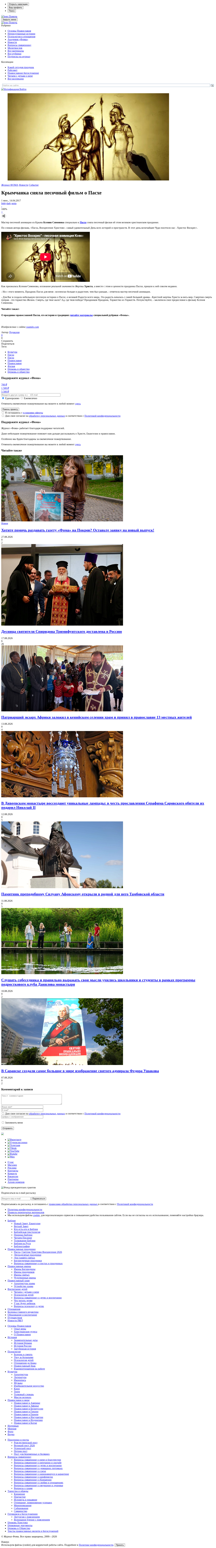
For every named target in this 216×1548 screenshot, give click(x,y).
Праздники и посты (18, 1439)
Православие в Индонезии (28, 1420)
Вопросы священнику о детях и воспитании (38, 1297)
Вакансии (13, 1176)
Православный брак (25, 1366)
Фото (10, 1431)
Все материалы (16, 50)
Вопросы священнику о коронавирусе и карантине (41, 1474)
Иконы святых (22, 1275)
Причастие (20, 1497)
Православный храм (19, 1280)
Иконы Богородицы (24, 1269)
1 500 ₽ (5, 388)
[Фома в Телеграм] (14, 1145)
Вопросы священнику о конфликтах (33, 1477)
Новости (12, 42)
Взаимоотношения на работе (29, 1368)
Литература (20, 1377)
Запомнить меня (14, 1122)
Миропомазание (22, 1505)
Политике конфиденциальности (96, 1545)
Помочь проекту (10, 409)
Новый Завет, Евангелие (27, 1223)
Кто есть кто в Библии (26, 1229)
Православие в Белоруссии (28, 1408)
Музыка (18, 1383)
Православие (15, 360)
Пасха (11, 354)
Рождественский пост (25, 1442)
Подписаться (38, 1198)
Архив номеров (16, 1182)
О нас (11, 1162)
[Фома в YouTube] (13, 1151)
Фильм (11, 366)
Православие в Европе (26, 1414)
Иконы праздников (24, 1272)
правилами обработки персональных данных (73, 1204)
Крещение (19, 1494)
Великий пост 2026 (24, 1445)
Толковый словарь (24, 1394)
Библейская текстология (27, 1232)
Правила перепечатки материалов (26, 1212)
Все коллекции (16, 78)
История (12, 1337)
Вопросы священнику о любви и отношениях (38, 1482)
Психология (14, 1351)
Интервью (13, 1425)
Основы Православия (19, 30)
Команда (12, 1173)
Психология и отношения (21, 36)
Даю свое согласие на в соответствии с (62, 416)
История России (22, 1346)
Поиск (12, 11)
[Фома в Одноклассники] (17, 1142)
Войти (22, 89)
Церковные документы (20, 1525)
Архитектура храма (24, 1283)
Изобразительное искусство (29, 1386)
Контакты (13, 1170)
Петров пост (20, 1451)
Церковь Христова (18, 1522)
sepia (13, 203)
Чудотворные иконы (25, 1277)
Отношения (14, 1309)
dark (8, 203)
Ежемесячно (30, 398)
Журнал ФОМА (9, 185)
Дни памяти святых (24, 1257)
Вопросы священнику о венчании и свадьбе (38, 1462)
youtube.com (32, 327)
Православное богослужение (23, 73)
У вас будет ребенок (24, 1303)
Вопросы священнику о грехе (30, 1471)
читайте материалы (81, 315)
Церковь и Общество (19, 1528)
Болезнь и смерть (23, 1354)
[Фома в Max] (11, 1156)
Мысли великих (22, 1397)
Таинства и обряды (18, 1491)
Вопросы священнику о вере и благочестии (37, 1459)
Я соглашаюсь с (24, 412)
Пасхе (83, 222)
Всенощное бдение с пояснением (32, 1519)
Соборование (21, 1508)
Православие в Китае (25, 1423)
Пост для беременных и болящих (32, 1454)
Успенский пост (22, 1448)
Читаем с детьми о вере (20, 76)
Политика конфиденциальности (25, 1209)
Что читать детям (23, 1300)
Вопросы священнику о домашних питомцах (38, 1468)
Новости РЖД (15, 1320)
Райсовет (12, 70)
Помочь (13, 16)
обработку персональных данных (47, 416)
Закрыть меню (9, 19)
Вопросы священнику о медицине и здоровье (38, 1485)
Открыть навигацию (18, 4)
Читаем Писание (23, 1237)
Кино (17, 1388)
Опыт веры (20, 1328)
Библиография (22, 1246)
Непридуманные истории (21, 33)
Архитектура (21, 1374)
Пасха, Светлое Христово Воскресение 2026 (38, 1252)
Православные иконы (19, 1266)
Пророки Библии (23, 1235)
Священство (20, 1511)
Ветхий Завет (21, 1226)
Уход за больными (23, 1357)
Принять (120, 1545)
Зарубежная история (25, 1348)
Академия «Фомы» (18, 39)
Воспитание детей (17, 1289)
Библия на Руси (22, 1243)
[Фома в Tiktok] (12, 1148)
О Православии (22, 1334)
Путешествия (15, 1317)
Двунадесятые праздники (27, 1255)
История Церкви (23, 1343)
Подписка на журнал (19, 56)
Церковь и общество (19, 369)
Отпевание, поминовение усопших (33, 1502)
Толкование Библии (24, 1240)
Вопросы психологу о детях (29, 1306)
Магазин (12, 1165)
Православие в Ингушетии (28, 1417)
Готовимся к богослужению (23, 1514)
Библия (11, 1220)
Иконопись (20, 1380)
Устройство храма (23, 1286)
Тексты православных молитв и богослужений (33, 1531)
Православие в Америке (27, 1403)
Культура (12, 352)
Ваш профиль (15, 7)
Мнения (12, 1428)
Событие (34, 185)
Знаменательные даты (26, 1340)
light (3, 203)
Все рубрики (14, 53)
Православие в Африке (26, 1405)
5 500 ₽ (5, 391)
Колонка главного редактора (23, 1312)
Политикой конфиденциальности (102, 416)
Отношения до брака (25, 1363)
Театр (17, 1391)
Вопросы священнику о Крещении (33, 1479)
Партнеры (13, 1179)
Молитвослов (15, 48)
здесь (78, 403)
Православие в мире (19, 1400)
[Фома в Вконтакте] (14, 1139)
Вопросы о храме (23, 1488)
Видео (11, 1434)
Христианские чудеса (25, 1331)
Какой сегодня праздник (21, 67)
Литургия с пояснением (27, 1516)
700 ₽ (4, 384)
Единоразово (12, 398)
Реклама (12, 1167)
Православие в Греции (26, 1411)
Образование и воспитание (22, 1314)
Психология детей (24, 1294)
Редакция (14, 332)
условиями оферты (33, 412)
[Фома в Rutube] (12, 1154)
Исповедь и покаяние (25, 1499)
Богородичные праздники (28, 1260)
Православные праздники (22, 1249)
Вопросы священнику (19, 45)
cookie (36, 1215)
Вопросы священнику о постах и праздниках (38, 1263)
